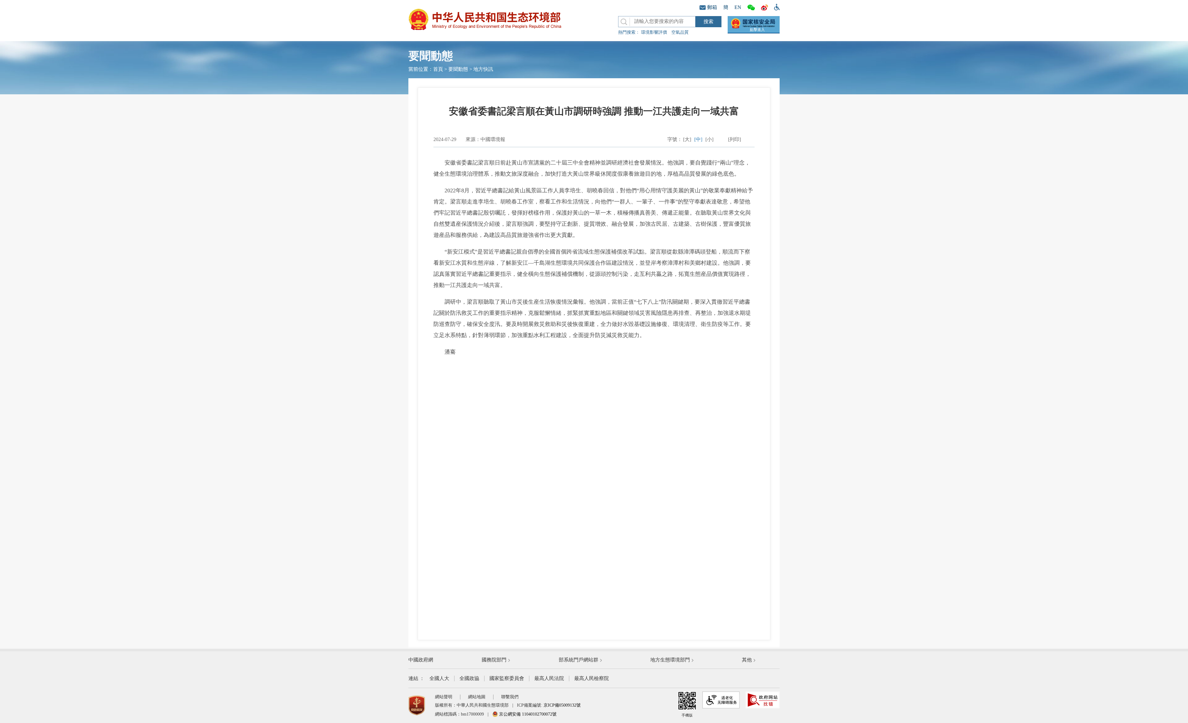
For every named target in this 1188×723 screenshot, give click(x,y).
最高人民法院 (549, 678)
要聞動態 (458, 69)
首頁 (438, 69)
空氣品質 (680, 32)
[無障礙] (775, 6)
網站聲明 (443, 697)
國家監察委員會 (506, 678)
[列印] (734, 139)
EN (737, 7)
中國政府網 (420, 659)
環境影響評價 (654, 32)
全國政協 (469, 678)
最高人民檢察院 (591, 678)
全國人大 (439, 678)
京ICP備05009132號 (562, 705)
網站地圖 (476, 697)
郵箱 (712, 7)
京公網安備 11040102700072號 (527, 714)
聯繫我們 (510, 697)
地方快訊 (483, 69)
